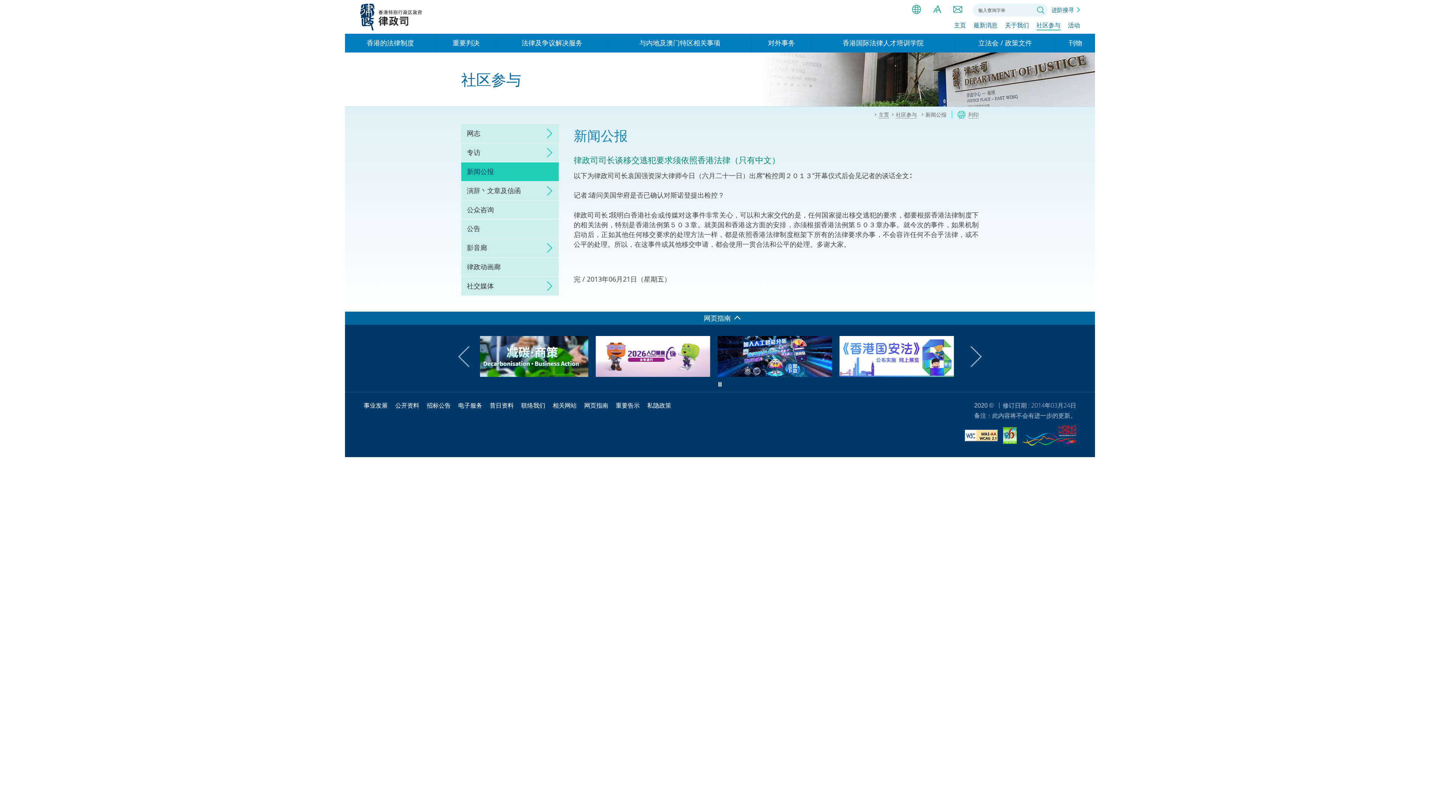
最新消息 (986, 25)
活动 (1074, 25)
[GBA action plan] (903, 374)
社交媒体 (480, 285)
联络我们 (957, 9)
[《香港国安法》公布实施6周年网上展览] (781, 374)
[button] (468, 356)
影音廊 (477, 247)
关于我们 (1017, 25)
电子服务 (470, 405)
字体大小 (937, 9)
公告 (473, 228)
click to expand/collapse (547, 133)
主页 (960, 25)
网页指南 (596, 405)
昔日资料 (502, 405)
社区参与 (1048, 25)
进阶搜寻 (1063, 10)
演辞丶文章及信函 (494, 190)
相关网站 (565, 405)
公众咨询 (480, 209)
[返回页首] (1085, 301)
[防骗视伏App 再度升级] (659, 374)
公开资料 (407, 405)
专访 (473, 152)
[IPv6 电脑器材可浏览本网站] (1010, 436)
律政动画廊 (484, 266)
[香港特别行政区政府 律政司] (391, 17)
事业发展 (376, 405)
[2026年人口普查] (537, 374)
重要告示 (628, 405)
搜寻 (1041, 10)
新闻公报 (480, 171)
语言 (916, 9)
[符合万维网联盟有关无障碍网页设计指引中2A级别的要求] (981, 437)
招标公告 (439, 405)
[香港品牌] (1049, 437)
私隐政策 (659, 405)
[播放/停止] (720, 384)
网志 (473, 133)
